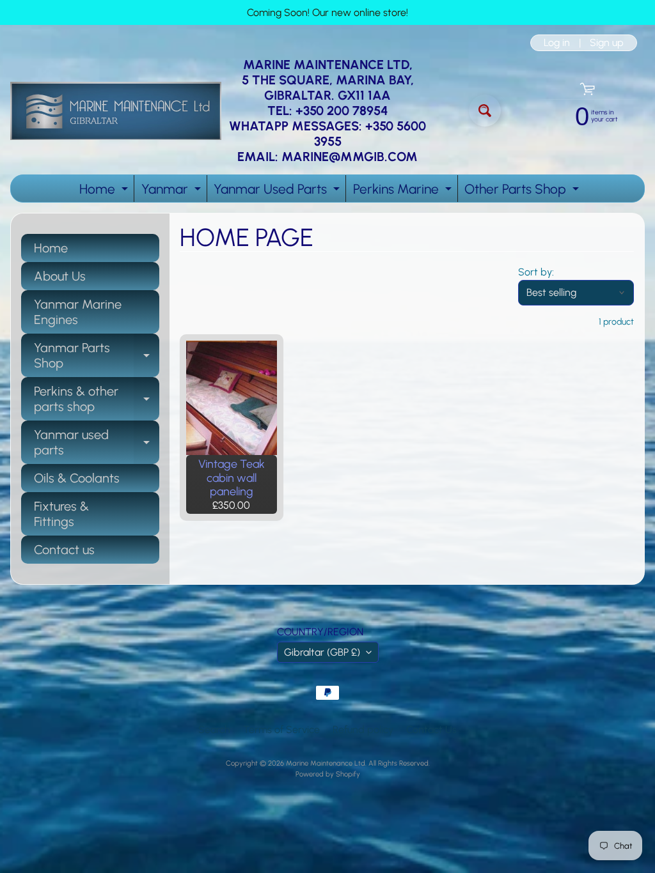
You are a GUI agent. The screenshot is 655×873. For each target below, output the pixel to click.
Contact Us (431, 729)
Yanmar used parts (96, 443)
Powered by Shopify (328, 773)
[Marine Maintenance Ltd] (115, 111)
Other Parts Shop (523, 191)
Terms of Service (281, 729)
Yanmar (172, 191)
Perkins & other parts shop (96, 399)
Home (105, 191)
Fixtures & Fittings (61, 513)
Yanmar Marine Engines (78, 312)
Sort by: (536, 272)
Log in (557, 43)
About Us (60, 276)
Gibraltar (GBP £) (322, 652)
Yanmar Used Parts (278, 191)
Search (214, 729)
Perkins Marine (404, 191)
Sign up (607, 43)
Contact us (64, 549)
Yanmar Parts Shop (96, 356)
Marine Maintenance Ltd (325, 763)
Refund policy (363, 729)
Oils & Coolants (77, 478)
